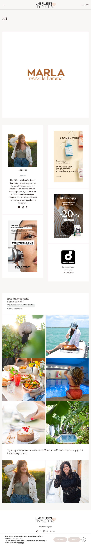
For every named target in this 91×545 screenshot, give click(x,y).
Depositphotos (68, 272)
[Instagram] (22, 207)
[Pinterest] (26, 207)
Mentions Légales (45, 526)
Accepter (60, 539)
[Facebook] (19, 207)
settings (21, 543)
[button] (3, 4)
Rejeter (74, 539)
